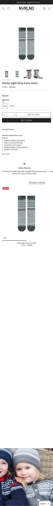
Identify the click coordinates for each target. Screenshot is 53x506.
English (42, 504)
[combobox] (45, 503)
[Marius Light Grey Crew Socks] (26, 213)
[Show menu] (3, 8)
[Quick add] (5, 238)
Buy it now (26, 120)
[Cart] (49, 8)
